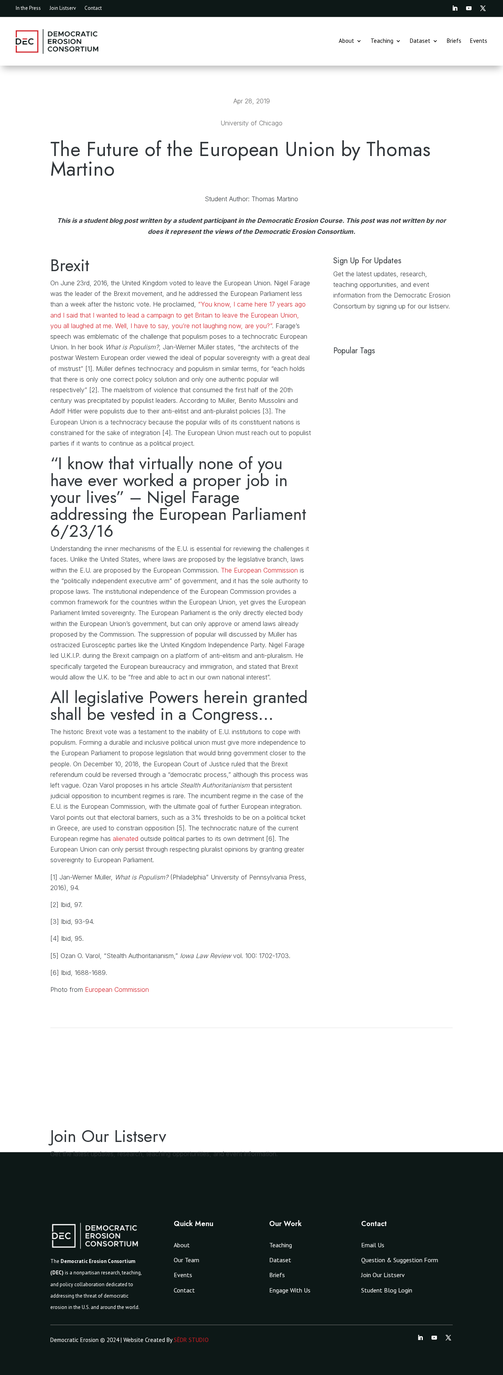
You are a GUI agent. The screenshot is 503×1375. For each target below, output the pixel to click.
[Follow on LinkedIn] (454, 8)
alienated (126, 839)
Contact (93, 8)
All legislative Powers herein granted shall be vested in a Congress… (179, 705)
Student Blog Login (386, 1290)
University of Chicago (251, 123)
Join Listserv (63, 8)
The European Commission (259, 570)
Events (478, 41)
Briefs (454, 41)
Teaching (382, 41)
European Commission (117, 989)
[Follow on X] (482, 8)
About (346, 41)
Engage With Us (289, 1290)
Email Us (372, 1245)
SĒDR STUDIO (191, 1340)
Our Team (186, 1260)
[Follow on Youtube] (468, 8)
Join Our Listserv (383, 1275)
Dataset (420, 41)
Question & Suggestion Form (399, 1260)
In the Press (28, 8)
